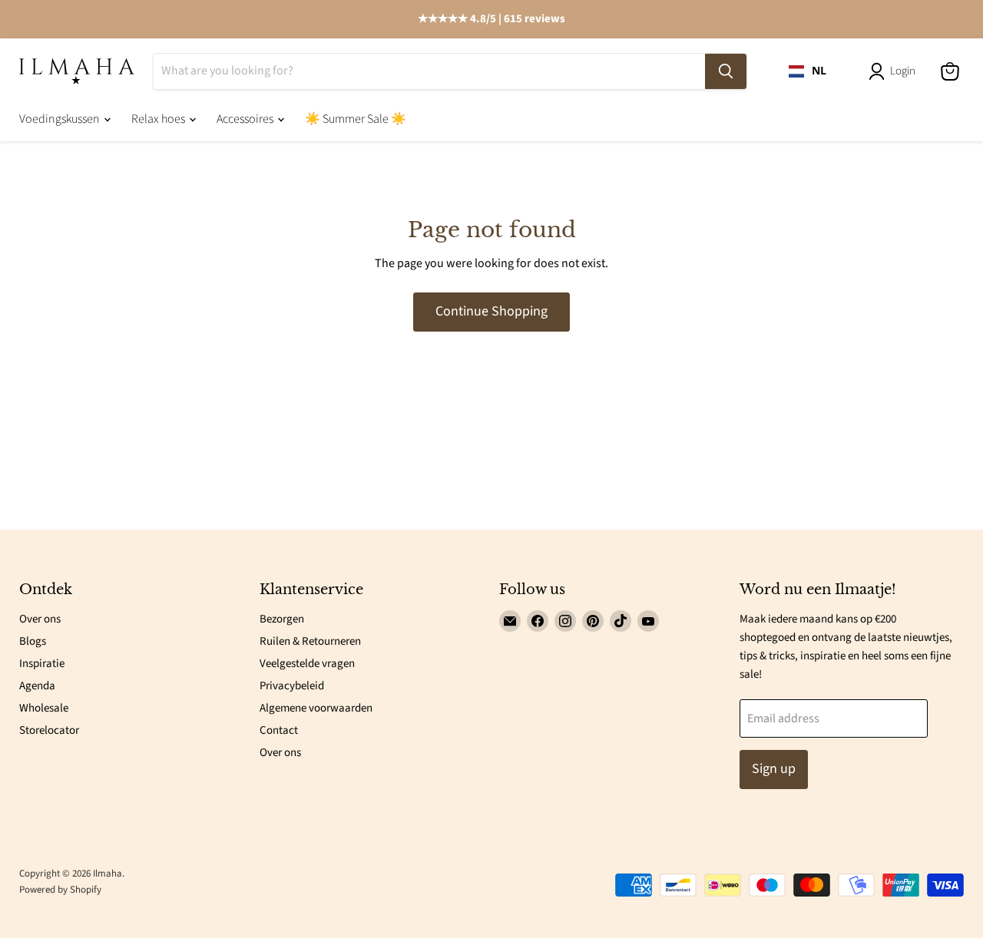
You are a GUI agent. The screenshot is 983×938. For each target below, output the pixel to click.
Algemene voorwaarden (316, 708)
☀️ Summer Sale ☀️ (355, 119)
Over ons (40, 619)
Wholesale (43, 708)
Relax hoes (159, 119)
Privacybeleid (292, 686)
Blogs (32, 641)
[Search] (725, 71)
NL (819, 70)
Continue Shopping (491, 311)
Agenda (37, 686)
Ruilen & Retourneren (310, 641)
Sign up (774, 768)
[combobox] (807, 71)
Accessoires (246, 119)
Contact (279, 730)
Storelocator (49, 730)
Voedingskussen (60, 119)
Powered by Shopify (60, 890)
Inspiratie (42, 664)
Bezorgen (282, 619)
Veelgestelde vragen (307, 664)
